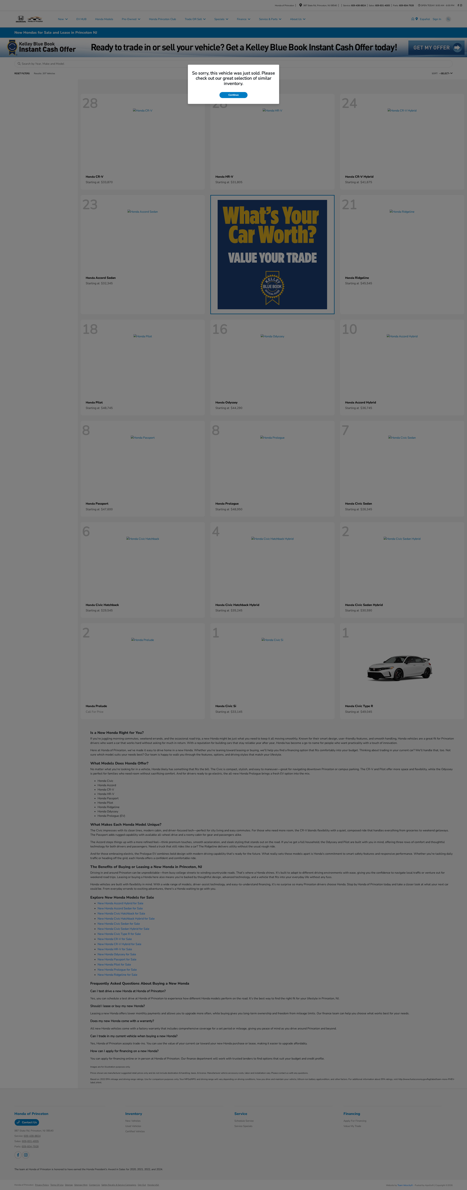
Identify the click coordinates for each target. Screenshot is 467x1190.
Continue (233, 95)
